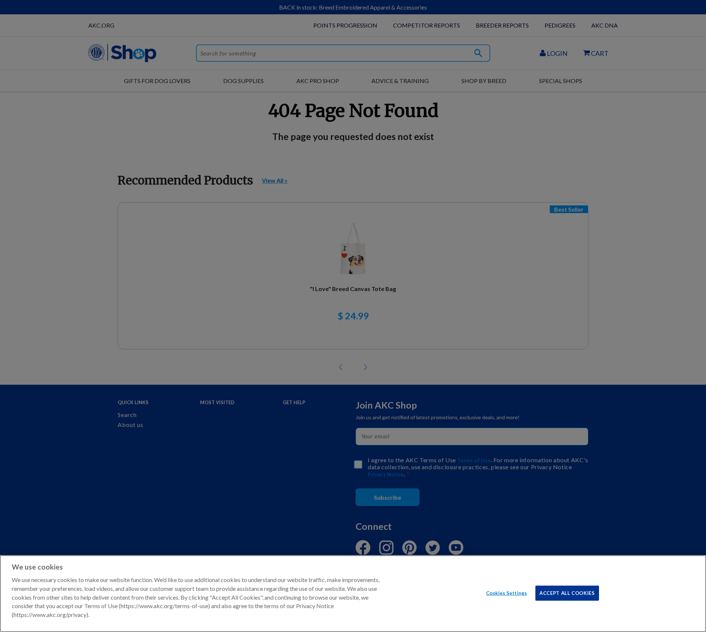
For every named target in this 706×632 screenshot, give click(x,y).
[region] (353, 593)
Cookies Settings (506, 593)
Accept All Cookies (567, 593)
